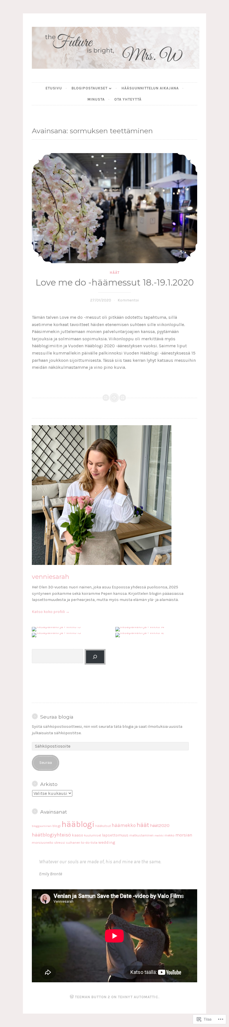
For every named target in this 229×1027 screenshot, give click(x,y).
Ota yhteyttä (128, 99)
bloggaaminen (42, 826)
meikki (159, 835)
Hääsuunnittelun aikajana (150, 88)
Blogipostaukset (89, 88)
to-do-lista (89, 842)
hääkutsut (103, 826)
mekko (169, 835)
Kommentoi (128, 300)
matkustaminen (141, 835)
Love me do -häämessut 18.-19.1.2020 (114, 282)
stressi (59, 842)
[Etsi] (95, 657)
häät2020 (160, 825)
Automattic (146, 997)
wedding (106, 842)
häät (115, 272)
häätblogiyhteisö (51, 835)
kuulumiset (92, 835)
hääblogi (77, 824)
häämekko (124, 825)
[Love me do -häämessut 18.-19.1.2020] (114, 208)
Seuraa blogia (56, 717)
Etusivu (54, 88)
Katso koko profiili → (51, 611)
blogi (57, 826)
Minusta (96, 99)
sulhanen (73, 843)
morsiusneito (42, 842)
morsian (183, 835)
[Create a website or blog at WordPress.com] (72, 997)
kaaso (77, 835)
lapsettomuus (115, 835)
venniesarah (50, 576)
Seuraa (45, 762)
